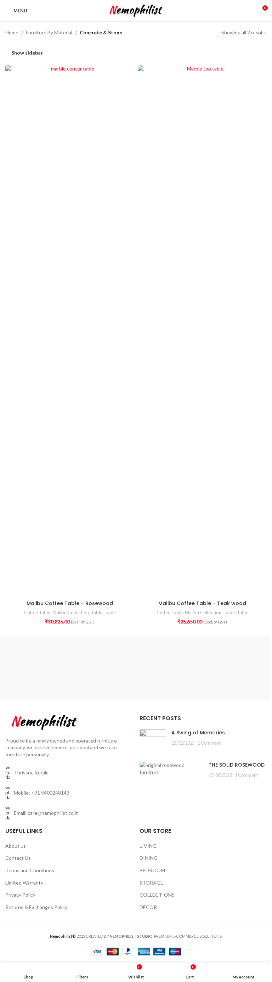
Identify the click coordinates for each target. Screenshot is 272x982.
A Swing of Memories (198, 732)
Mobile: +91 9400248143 (41, 793)
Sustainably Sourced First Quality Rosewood (68, 664)
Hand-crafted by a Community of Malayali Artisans (113, 668)
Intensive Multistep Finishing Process (204, 664)
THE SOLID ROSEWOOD (237, 764)
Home (11, 32)
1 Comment (209, 743)
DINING (149, 858)
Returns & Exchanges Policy (36, 907)
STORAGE (151, 883)
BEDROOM (152, 870)
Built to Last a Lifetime (249, 656)
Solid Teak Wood (23, 671)
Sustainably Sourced (22, 656)
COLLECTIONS (157, 895)
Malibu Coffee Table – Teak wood (202, 603)
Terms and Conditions (29, 870)
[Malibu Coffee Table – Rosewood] (69, 331)
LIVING (148, 846)
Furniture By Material (49, 32)
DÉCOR (148, 907)
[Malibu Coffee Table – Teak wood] (202, 331)
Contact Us (18, 858)
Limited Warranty (24, 883)
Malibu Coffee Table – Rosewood (70, 603)
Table (96, 612)
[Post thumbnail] (153, 740)
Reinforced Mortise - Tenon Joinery (158, 660)
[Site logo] (136, 10)
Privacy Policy (20, 895)
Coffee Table (37, 612)
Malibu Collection (70, 612)
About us (15, 846)
